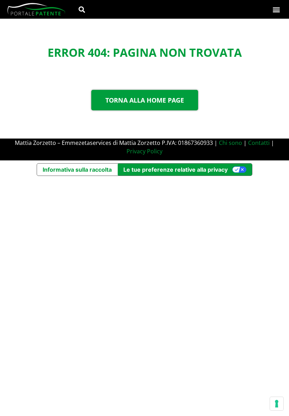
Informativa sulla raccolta (77, 169)
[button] (81, 9)
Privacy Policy (144, 151)
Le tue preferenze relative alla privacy (175, 169)
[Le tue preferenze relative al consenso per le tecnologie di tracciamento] (276, 403)
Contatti (259, 143)
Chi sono (230, 143)
